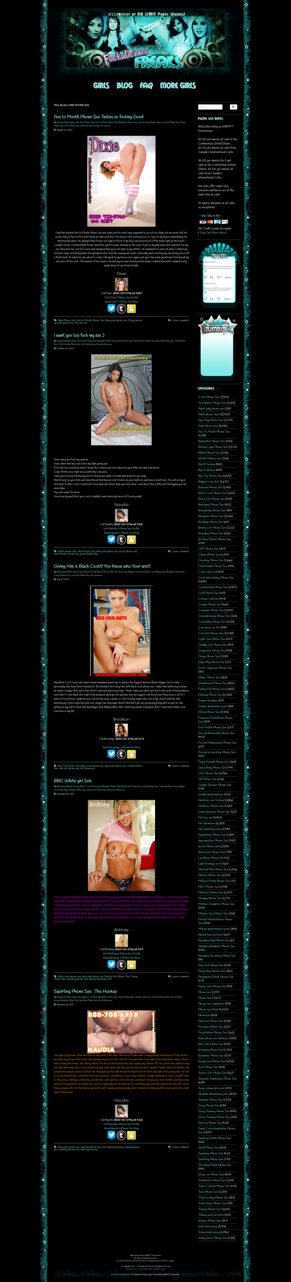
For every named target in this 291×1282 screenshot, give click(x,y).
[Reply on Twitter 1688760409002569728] (206, 299)
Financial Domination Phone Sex (215, 720)
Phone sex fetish (208, 1010)
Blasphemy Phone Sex (211, 510)
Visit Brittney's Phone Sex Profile (121, 953)
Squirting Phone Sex (165, 340)
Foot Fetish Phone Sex (212, 727)
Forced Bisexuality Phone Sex (216, 733)
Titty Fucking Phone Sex (69, 344)
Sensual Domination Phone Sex (217, 1079)
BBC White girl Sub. (73, 781)
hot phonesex (87, 768)
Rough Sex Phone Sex (211, 1061)
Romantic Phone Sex (211, 1056)
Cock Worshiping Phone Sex (216, 578)
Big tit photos (103, 571)
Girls (101, 85)
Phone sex (204, 992)
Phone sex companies (211, 1004)
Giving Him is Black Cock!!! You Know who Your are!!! (102, 566)
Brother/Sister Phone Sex (214, 539)
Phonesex (204, 1015)
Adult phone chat (71, 122)
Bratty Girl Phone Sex (131, 786)
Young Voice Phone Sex (212, 1238)
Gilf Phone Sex (207, 779)
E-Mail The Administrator (120, 1274)
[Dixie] (121, 284)
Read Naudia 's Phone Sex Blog (121, 533)
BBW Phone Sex (209, 453)
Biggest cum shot (136, 571)
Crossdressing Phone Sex (214, 616)
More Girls (178, 85)
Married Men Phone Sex (144, 340)
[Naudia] (121, 515)
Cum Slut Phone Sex (170, 122)
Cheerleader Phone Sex (212, 566)
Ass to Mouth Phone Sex (90, 320)
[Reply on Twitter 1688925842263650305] (206, 277)
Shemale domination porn (213, 1094)
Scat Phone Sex (208, 1067)
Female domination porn (212, 706)
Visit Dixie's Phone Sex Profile (121, 297)
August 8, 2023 (210, 262)
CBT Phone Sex (208, 549)
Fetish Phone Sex (209, 712)
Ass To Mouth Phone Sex (106, 122)
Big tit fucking (90, 571)
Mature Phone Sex (209, 875)
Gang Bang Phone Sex (212, 768)
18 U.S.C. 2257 (137, 1269)
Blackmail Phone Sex (211, 505)
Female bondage (207, 701)
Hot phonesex (96, 575)
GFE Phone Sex (71, 125)
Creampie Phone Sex (211, 610)
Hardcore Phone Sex (211, 806)
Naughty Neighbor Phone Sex (216, 946)
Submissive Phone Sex (212, 1180)
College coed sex (142, 997)
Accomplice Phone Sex (212, 403)
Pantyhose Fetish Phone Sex (216, 977)
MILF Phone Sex (208, 887)
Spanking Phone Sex (210, 1154)
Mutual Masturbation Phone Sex (215, 921)
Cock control (206, 572)
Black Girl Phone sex (211, 499)
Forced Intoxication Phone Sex (217, 752)
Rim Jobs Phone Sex (210, 1044)
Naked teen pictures (210, 935)
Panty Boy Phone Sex (211, 971)
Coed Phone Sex (208, 593)
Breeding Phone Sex (210, 534)
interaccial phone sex (100, 979)
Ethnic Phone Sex (209, 678)
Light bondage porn (209, 864)
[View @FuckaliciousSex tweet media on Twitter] (205, 270)
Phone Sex (204, 998)
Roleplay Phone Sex (69, 1000)
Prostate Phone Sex (210, 1027)
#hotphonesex (226, 290)
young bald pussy (89, 554)
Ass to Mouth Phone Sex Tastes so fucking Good (98, 117)
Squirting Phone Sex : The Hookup (85, 992)
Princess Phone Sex (210, 1021)
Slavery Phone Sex (210, 1123)
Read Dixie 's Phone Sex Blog (121, 302)
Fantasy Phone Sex (77, 789)
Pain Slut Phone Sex (211, 965)
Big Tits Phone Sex (118, 571)
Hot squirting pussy (112, 1147)
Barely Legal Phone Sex (213, 447)
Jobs (163, 1269)
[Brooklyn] (121, 730)
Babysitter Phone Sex (211, 441)
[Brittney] (121, 940)
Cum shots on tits (209, 628)
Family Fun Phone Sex (211, 689)
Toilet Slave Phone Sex (212, 1203)
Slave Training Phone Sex (214, 1117)
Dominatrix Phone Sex (212, 651)
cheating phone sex (77, 979)
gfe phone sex (66, 323)
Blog (125, 85)
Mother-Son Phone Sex (213, 914)
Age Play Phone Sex (210, 420)
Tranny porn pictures (211, 1215)
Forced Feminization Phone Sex (217, 743)
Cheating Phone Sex (168, 786)
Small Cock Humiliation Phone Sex (216, 1131)
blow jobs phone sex (116, 320)
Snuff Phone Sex (208, 1148)
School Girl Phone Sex (212, 1073)
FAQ (146, 85)
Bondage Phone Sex (210, 522)
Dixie (59, 122)
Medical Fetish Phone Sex (214, 881)
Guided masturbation (210, 795)
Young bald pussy (104, 344)
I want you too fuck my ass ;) (79, 335)
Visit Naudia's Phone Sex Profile (121, 528)
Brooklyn (61, 571)
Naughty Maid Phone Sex (213, 940)
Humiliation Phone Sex (212, 835)
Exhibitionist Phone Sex (212, 683)
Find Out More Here (212, 233)
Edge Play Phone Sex (211, 662)
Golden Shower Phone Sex (214, 785)
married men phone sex (66, 554)
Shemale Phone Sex (210, 1100)
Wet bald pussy (88, 344)
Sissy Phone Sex (208, 1106)
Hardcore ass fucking (89, 125)
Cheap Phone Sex (62, 575)
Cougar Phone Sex (209, 605)
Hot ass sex (105, 125)
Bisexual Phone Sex (210, 487)
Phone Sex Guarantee (152, 1269)
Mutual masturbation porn (214, 929)
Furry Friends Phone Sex (213, 762)
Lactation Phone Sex (211, 858)
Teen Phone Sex (208, 1192)
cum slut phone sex (69, 768)
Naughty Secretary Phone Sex (217, 956)
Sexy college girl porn (211, 1088)
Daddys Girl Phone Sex (212, 645)
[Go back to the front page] (145, 43)
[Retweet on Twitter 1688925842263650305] (212, 277)
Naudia (60, 340)
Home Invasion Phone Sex (214, 812)
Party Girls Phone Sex (212, 986)
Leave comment (180, 320)
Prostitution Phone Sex (212, 1033)
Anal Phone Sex (87, 122)
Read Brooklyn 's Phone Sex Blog (121, 747)
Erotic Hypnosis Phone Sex (215, 668)
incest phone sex (128, 551)
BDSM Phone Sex (209, 459)
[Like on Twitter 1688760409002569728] (219, 299)
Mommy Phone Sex (210, 898)
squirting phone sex (69, 1149)
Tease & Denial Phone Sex (214, 1186)
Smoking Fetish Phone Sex (214, 1138)
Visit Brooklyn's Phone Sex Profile (121, 743)
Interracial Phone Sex (96, 789)
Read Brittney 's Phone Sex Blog (121, 958)
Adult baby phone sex (211, 409)
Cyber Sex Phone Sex (211, 639)
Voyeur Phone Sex (209, 1221)
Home (128, 1269)
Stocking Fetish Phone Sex (214, 1165)
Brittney (60, 786)
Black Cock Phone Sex (154, 571)
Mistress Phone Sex (116, 789)
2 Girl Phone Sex (208, 397)
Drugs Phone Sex (209, 656)
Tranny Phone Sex (209, 1209)
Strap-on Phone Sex (211, 1175)
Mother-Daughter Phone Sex (216, 904)
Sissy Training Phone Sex (213, 1111)
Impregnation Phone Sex (213, 841)
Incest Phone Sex (124, 340)
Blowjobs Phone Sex (128, 122)
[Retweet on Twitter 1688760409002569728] (212, 299)
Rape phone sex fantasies (213, 1038)
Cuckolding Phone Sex (212, 622)
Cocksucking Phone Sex (149, 122)
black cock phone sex (92, 766)
